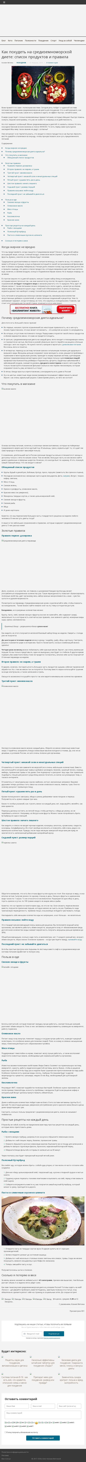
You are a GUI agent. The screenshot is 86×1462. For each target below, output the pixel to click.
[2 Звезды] (16, 1299)
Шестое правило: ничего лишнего (22, 183)
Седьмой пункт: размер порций (21, 187)
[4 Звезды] (37, 1299)
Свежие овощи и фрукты (18, 202)
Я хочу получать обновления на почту (22, 1432)
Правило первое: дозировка (19, 166)
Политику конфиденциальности (52, 1338)
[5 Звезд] (47, 1299)
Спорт (54, 40)
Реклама (5, 1455)
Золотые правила (12, 163)
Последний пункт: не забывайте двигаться (25, 194)
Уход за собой (65, 40)
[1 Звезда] (6, 1299)
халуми (66, 476)
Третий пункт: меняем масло (19, 173)
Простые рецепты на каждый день (20, 225)
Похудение (43, 40)
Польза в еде (11, 200)
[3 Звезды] (27, 1299)
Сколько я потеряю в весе (16, 241)
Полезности (30, 40)
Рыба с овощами (14, 228)
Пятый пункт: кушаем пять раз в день (23, 180)
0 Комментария (52, 63)
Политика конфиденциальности (15, 1452)
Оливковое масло (15, 206)
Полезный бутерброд (16, 231)
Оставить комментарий (43, 1438)
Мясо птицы (12, 209)
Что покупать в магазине (16, 155)
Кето (10, 40)
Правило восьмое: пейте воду (20, 190)
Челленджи (79, 40)
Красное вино (13, 220)
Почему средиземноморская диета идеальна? (25, 151)
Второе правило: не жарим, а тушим (23, 169)
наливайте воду (75, 939)
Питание (18, 40)
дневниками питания (71, 344)
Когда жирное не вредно (16, 148)
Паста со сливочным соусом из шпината (24, 235)
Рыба (9, 213)
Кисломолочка (13, 216)
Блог (4, 40)
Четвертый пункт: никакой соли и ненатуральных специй (32, 176)
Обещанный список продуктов (20, 157)
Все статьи (6, 1459)
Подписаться (54, 1334)
